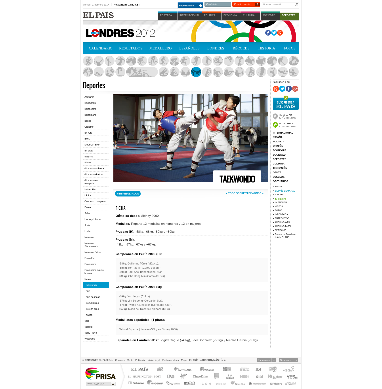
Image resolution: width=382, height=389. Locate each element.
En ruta (88, 132)
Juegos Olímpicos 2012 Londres (120, 32)
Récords (241, 48)
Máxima (229, 376)
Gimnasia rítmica (218, 61)
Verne (221, 383)
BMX (87, 138)
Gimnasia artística (207, 61)
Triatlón (250, 72)
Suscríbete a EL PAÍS (286, 102)
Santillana (182, 369)
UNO (170, 376)
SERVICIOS (280, 230)
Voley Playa (283, 72)
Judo (293, 61)
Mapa (184, 360)
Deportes (288, 15)
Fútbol (196, 61)
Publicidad (140, 360)
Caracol (289, 369)
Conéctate (211, 4)
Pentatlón (142, 72)
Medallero (160, 48)
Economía (230, 15)
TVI (228, 369)
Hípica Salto (272, 61)
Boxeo (131, 61)
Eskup (280, 33)
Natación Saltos (120, 72)
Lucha (88, 72)
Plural (173, 383)
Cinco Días (200, 376)
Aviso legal (154, 360)
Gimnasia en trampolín (228, 61)
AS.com (258, 369)
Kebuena (275, 376)
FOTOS (278, 210)
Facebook (268, 33)
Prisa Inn (207, 369)
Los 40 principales (161, 369)
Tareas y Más (238, 383)
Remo (185, 72)
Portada (166, 15)
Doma (87, 207)
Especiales (264, 360)
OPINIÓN (278, 146)
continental (216, 376)
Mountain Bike (91, 144)
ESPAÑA (278, 137)
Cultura (249, 15)
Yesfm (291, 376)
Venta (130, 360)
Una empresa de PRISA (100, 373)
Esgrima (185, 61)
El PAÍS (139, 369)
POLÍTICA (278, 141)
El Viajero (276, 383)
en (204, 360)
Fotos (290, 48)
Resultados (130, 48)
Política (210, 15)
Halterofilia (239, 61)
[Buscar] (297, 4)
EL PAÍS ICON (205, 383)
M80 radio (244, 376)
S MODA (279, 194)
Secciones (285, 360)
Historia (266, 48)
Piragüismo (164, 72)
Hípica (87, 195)
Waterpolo (293, 72)
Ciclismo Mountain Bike (164, 61)
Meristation (258, 383)
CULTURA (279, 163)
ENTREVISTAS (282, 218)
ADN (272, 369)
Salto (87, 213)
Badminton (99, 61)
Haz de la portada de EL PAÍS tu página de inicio (286, 116)
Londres (215, 48)
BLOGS (278, 186)
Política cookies (170, 360)
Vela (261, 72)
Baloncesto (109, 61)
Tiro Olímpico (228, 72)
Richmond (137, 383)
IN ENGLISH (281, 202)
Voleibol (272, 72)
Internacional (190, 15)
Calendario (101, 48)
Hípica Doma (261, 61)
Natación (99, 72)
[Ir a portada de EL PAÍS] (98, 14)
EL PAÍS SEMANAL (287, 190)
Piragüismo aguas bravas (174, 72)
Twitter (274, 33)
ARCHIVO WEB (282, 222)
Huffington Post (145, 376)
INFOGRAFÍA (281, 214)
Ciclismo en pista (174, 61)
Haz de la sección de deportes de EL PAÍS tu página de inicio (286, 124)
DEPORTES (279, 159)
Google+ (295, 89)
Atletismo (88, 61)
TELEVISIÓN (280, 168)
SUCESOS (279, 177)
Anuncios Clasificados (290, 383)
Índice (224, 360)
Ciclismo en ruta (142, 61)
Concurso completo (94, 201)
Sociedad (268, 15)
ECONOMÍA (279, 150)
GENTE (277, 172)
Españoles (189, 48)
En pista (88, 150)
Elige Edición (186, 5)
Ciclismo (89, 126)
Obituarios (280, 181)
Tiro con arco (239, 72)
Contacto (120, 360)
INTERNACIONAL (283, 132)
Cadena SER (244, 369)
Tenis (207, 72)
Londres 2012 (214, 33)
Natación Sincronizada (109, 72)
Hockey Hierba (283, 61)
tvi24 (189, 383)
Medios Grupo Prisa (100, 384)
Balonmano (120, 61)
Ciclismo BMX (153, 61)
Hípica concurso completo (250, 61)
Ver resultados (128, 193)
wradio (182, 376)
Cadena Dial (259, 376)
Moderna (155, 383)
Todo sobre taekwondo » (246, 193)
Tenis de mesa (218, 72)
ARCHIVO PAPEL (283, 226)
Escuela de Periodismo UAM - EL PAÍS (285, 235)
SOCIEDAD (279, 154)
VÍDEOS (279, 206)
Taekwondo (196, 72)
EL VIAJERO (287, 198)
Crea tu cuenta (242, 4)
